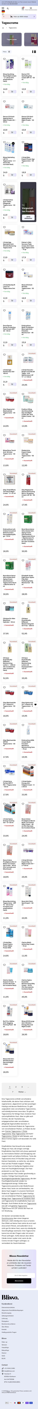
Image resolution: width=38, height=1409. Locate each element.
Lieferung (4, 1318)
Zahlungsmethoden (8, 1316)
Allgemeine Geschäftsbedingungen (12, 1310)
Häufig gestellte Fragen (9, 1332)
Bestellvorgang (6, 1313)
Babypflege (5, 1350)
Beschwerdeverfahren (8, 1324)
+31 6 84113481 (9, 1368)
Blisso (8, 1391)
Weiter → (22, 1092)
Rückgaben (5, 1321)
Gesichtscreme (7, 1218)
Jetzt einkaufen (28, 217)
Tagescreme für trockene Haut (23, 1198)
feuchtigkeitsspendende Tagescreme (16, 1178)
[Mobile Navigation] (3, 8)
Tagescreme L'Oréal (9, 1136)
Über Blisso (5, 1327)
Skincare (4, 1345)
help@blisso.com (9, 1371)
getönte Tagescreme (19, 1206)
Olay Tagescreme (18, 1134)
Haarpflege (5, 1347)
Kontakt (4, 1329)
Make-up (4, 1342)
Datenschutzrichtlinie (8, 1307)
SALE (3, 1356)
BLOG (3, 1358)
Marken (4, 1353)
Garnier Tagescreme (13, 1131)
